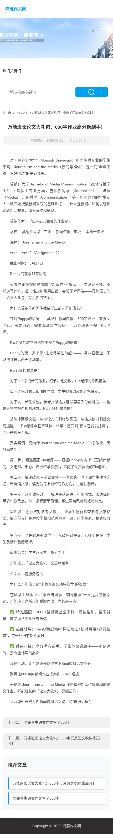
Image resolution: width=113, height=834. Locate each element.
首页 (11, 112)
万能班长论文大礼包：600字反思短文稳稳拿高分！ (54, 783)
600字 (23, 112)
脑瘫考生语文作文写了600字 (47, 722)
